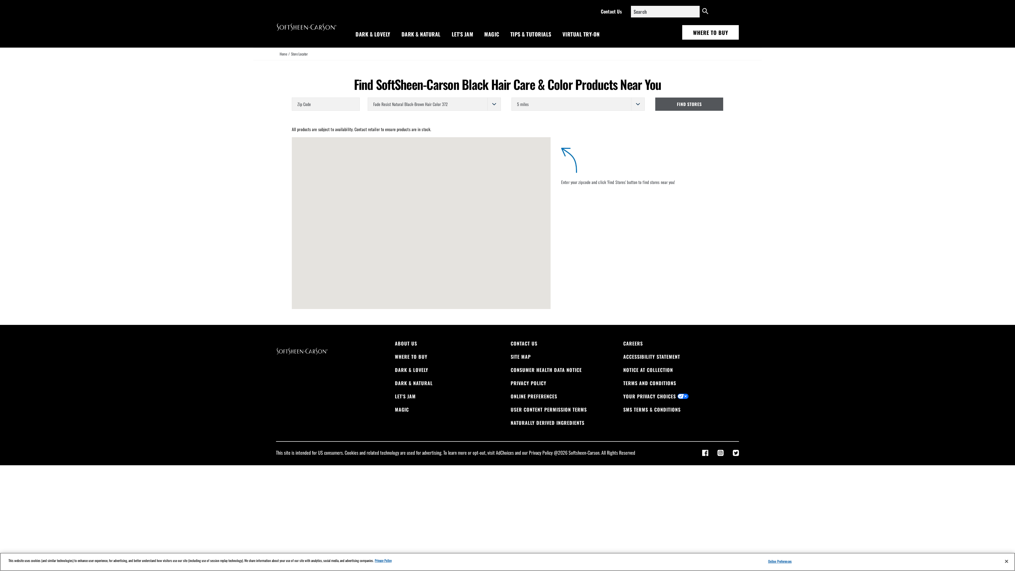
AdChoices (505, 452)
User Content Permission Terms (549, 409)
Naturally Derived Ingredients (547, 422)
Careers (633, 343)
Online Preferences (534, 396)
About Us (406, 343)
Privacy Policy (528, 383)
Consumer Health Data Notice (546, 369)
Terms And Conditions (649, 383)
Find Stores (689, 104)
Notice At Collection (648, 369)
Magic (491, 34)
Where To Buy (411, 356)
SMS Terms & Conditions (652, 409)
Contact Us (611, 11)
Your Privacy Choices (649, 396)
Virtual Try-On (581, 34)
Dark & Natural (421, 34)
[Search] (705, 11)
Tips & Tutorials (530, 34)
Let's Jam (462, 34)
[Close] (1006, 561)
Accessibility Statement (651, 356)
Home (283, 54)
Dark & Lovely (373, 34)
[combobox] (665, 11)
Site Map (521, 356)
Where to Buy (710, 32)
